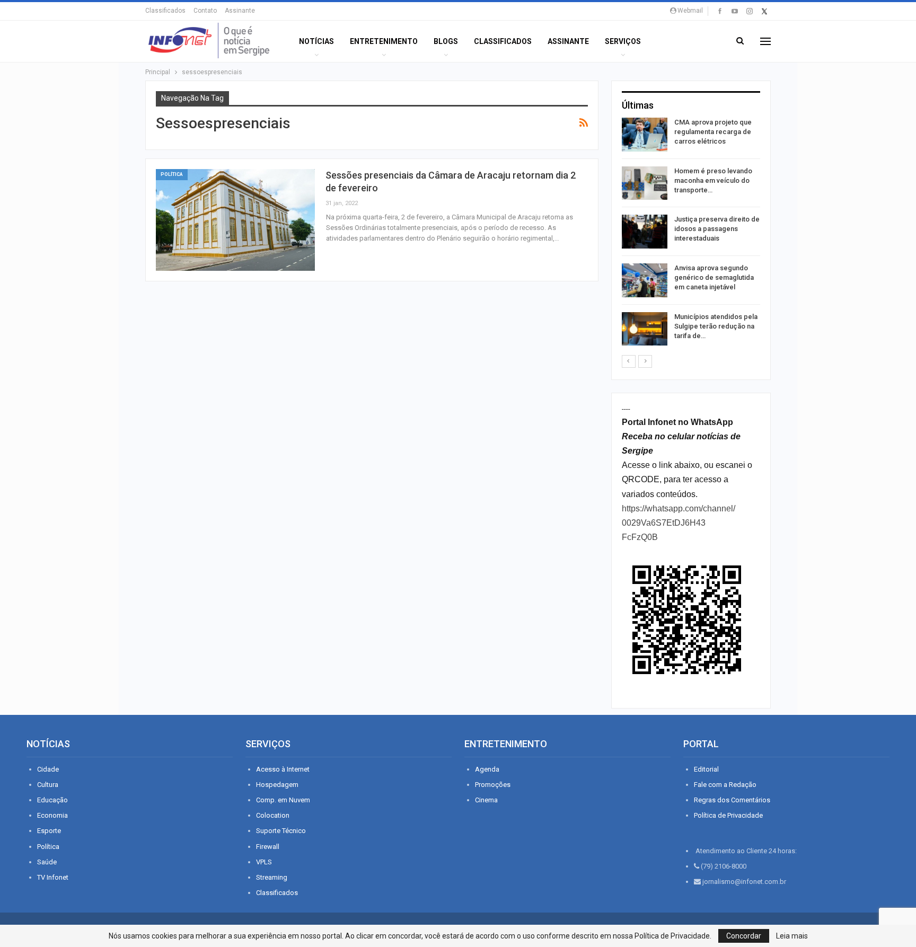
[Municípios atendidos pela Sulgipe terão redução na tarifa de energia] (644, 329)
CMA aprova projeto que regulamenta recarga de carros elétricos (713, 131)
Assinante (240, 10)
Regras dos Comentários (732, 800)
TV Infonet (52, 877)
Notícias (316, 41)
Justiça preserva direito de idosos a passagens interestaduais (717, 228)
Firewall (267, 847)
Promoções (492, 785)
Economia (52, 815)
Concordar (743, 936)
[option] (691, 233)
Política (172, 174)
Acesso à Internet (283, 769)
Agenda (487, 769)
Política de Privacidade (728, 815)
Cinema (486, 800)
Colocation (272, 815)
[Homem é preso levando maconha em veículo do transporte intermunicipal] (644, 183)
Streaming (271, 877)
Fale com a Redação (725, 785)
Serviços (623, 41)
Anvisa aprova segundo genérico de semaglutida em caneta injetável (714, 277)
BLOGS (446, 41)
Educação (52, 800)
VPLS (264, 862)
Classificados (165, 10)
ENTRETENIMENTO (384, 41)
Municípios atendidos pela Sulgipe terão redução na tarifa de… (716, 326)
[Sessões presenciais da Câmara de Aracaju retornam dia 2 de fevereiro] (235, 220)
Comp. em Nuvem (283, 800)
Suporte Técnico (281, 831)
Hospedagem (277, 785)
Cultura (47, 785)
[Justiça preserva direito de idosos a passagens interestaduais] (644, 232)
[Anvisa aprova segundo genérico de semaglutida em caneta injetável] (644, 280)
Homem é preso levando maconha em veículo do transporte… (713, 180)
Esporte (49, 831)
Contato (205, 10)
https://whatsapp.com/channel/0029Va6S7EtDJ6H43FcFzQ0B (678, 523)
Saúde (47, 862)
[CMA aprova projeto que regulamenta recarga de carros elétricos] (644, 135)
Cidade (48, 769)
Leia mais (792, 936)
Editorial (706, 769)
